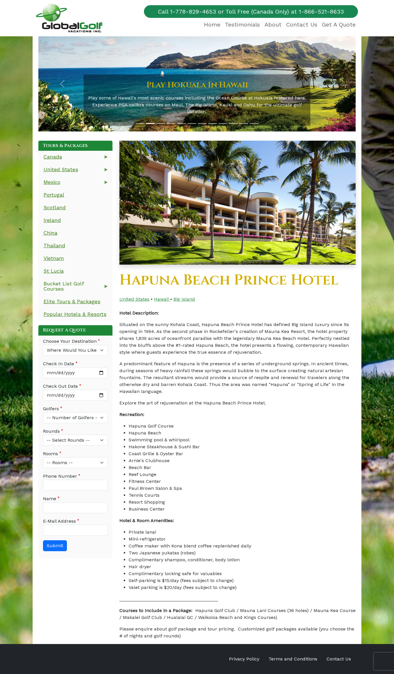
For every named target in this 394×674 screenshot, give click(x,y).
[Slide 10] (233, 123)
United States (134, 299)
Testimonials (242, 24)
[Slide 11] (243, 123)
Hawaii (162, 299)
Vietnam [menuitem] (54, 258)
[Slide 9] (223, 123)
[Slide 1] (140, 123)
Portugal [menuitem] (54, 195)
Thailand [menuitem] (54, 245)
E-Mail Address (59, 521)
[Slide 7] (202, 123)
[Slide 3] (160, 123)
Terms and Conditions (293, 659)
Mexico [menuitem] (49, 184)
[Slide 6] (191, 123)
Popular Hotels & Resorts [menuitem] (75, 314)
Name (49, 498)
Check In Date (58, 363)
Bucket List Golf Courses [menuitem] (61, 288)
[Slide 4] (171, 123)
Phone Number (60, 476)
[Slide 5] (181, 123)
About (273, 24)
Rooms (50, 453)
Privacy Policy (244, 659)
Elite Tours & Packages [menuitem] (72, 301)
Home (212, 24)
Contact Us (301, 24)
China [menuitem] (50, 233)
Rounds (51, 431)
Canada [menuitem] (50, 158)
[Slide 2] (150, 123)
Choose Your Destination (70, 341)
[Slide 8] (212, 123)
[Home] (71, 18)
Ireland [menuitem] (52, 220)
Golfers (51, 408)
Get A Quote (339, 24)
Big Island (184, 299)
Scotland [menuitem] (55, 207)
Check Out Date (60, 386)
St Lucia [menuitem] (54, 271)
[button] (62, 83)
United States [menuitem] (58, 171)
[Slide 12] (254, 123)
